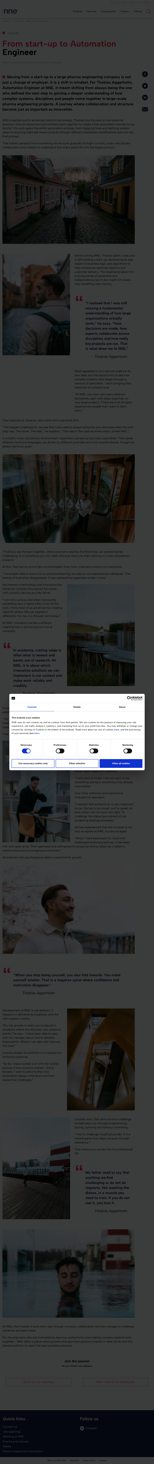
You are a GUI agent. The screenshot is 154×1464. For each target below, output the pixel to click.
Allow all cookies (121, 763)
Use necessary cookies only (33, 763)
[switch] (60, 751)
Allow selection (77, 763)
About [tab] (122, 707)
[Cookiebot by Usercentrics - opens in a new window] (129, 698)
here (116, 729)
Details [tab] (77, 707)
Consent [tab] (31, 707)
